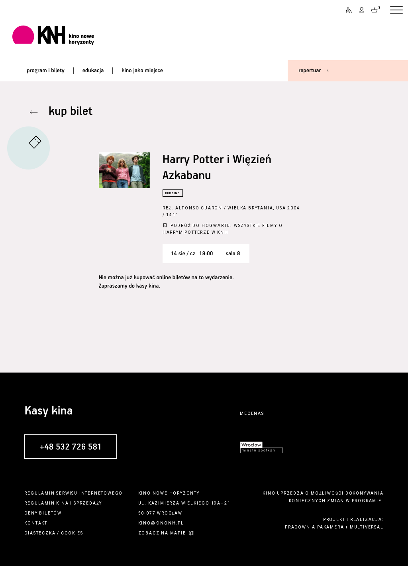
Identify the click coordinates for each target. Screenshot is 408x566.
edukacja (93, 70)
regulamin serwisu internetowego (73, 493)
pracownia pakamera (314, 527)
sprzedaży (88, 503)
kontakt (35, 523)
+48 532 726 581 (70, 447)
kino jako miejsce (142, 70)
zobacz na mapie (162, 533)
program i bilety (46, 70)
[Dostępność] (346, 10)
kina (62, 503)
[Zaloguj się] (362, 10)
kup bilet (70, 111)
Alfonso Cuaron (198, 208)
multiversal (367, 527)
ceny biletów (43, 513)
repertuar (309, 70)
